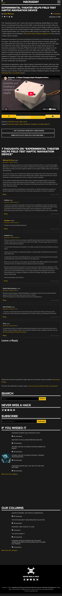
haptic (17, 124)
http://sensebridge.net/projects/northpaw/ (15, 332)
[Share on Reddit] (9, 16)
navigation (34, 124)
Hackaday (31, 2)
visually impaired (43, 124)
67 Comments (17, 516)
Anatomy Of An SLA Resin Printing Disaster (27, 440)
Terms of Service (17, 589)
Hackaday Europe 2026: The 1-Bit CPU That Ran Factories (28, 466)
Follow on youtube (8, 410)
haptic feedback (24, 124)
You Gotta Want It (18, 534)
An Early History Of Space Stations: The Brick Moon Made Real (28, 456)
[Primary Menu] (58, 1)
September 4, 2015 (54, 17)
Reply (4, 194)
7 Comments (56, 14)
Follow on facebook (3, 410)
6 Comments (17, 547)
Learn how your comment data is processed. (43, 386)
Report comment (55, 194)
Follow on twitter (5, 410)
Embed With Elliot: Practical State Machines (28, 135)
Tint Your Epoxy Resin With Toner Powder (28, 131)
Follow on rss (11, 410)
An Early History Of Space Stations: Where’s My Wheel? (29, 447)
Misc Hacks (23, 122)
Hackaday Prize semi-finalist (11, 73)
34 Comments (17, 523)
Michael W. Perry (8, 160)
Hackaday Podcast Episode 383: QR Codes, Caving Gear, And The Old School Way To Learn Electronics (28, 542)
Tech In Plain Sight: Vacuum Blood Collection (28, 520)
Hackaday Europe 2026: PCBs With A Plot (26, 433)
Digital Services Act (26, 589)
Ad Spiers (7, 220)
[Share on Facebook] (2, 16)
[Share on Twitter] (4, 16)
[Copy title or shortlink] (12, 17)
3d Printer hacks (13, 122)
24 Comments (17, 452)
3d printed (10, 124)
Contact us (14, 410)
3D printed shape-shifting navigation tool (37, 33)
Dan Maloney (9, 14)
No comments (17, 436)
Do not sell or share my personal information (42, 589)
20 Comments (17, 460)
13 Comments (17, 443)
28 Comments (17, 471)
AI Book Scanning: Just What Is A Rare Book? (27, 513)
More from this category (9, 474)
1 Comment (16, 530)
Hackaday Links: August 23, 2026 (23, 527)
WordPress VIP (34, 591)
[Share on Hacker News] (7, 16)
